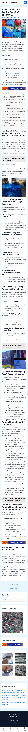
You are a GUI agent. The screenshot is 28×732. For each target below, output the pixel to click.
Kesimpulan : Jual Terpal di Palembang (12, 127)
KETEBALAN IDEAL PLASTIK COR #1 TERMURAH (14, 695)
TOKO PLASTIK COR (9, 2)
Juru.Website (17, 722)
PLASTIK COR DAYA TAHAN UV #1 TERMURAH (13, 690)
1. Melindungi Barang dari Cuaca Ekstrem (14, 102)
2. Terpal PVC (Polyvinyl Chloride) (12, 114)
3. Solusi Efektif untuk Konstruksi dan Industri (15, 107)
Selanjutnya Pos (14, 588)
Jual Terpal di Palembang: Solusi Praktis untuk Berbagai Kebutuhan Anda (13, 97)
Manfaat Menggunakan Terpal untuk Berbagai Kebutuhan (14, 100)
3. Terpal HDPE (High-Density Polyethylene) (14, 116)
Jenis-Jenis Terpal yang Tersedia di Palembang (14, 111)
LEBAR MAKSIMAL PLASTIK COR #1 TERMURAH (14, 692)
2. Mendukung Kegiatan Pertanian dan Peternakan (13, 104)
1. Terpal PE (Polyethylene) (11, 113)
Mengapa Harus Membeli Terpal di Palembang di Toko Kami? (14, 121)
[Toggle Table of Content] (23, 94)
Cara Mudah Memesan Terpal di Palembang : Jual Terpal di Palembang (13, 124)
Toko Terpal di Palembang (11, 71)
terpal (4, 17)
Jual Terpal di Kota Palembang (12, 73)
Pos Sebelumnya (14, 584)
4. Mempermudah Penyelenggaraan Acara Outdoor (14, 109)
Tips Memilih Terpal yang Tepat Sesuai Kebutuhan (12, 118)
